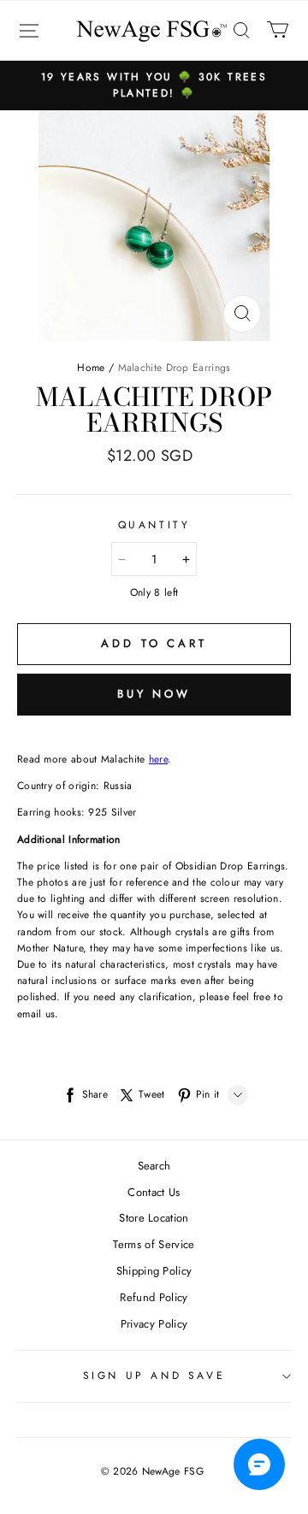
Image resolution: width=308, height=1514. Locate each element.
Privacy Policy (154, 1324)
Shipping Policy (154, 1271)
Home (90, 367)
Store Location (154, 1218)
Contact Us (153, 1192)
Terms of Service (153, 1244)
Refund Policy (153, 1297)
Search (154, 1166)
